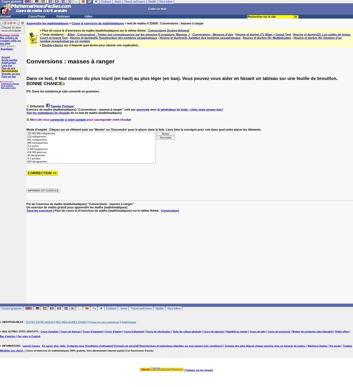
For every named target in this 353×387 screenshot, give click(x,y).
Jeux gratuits (7, 86)
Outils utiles (342, 331)
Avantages (7, 49)
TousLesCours (141, 308)
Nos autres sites (8, 88)
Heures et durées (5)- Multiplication (267, 38)
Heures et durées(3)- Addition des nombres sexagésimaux (200, 38)
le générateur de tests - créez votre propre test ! (190, 109)
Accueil (5, 16)
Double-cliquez (52, 45)
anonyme (142, 109)
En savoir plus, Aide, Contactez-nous (63, 346)
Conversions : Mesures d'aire (212, 34)
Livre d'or (6, 65)
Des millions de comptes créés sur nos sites (10, 39)
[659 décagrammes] (91, 161)
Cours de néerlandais (158, 331)
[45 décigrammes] (91, 155)
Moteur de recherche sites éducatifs (312, 331)
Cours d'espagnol (93, 331)
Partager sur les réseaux (199, 370)
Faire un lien (8, 76)
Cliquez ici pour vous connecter (11, 29)
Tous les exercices (39, 210)
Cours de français (71, 331)
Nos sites (174, 308)
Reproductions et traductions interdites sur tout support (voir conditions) (180, 346)
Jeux (123, 308)
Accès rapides (9, 60)
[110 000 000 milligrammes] (91, 133)
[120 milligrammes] (91, 136)
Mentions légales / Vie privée (324, 346)
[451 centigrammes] (91, 139)
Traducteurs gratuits (10, 84)
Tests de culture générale (187, 331)
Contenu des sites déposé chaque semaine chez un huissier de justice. (265, 346)
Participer (63, 16)
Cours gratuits (11, 308)
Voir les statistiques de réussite (48, 112)
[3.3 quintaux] (91, 158)
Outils (160, 308)
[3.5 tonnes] (91, 146)
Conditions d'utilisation (99, 346)
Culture (111, 308)
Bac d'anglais (7, 336)
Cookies (347, 346)
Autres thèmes (178, 30)
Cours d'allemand (134, 331)
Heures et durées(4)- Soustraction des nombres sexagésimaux (113, 38)
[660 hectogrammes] (91, 143)
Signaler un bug (10, 73)
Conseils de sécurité (126, 346)
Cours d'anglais (49, 331)
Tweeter (56, 106)
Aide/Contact (8, 62)
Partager (68, 106)
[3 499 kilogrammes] (91, 149)
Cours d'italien (113, 331)
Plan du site (8, 68)
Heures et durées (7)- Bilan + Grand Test (263, 34)
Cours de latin (258, 331)
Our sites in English (28, 336)
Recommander (9, 71)
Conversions (157, 30)
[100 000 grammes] (91, 152)
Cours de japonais (213, 331)
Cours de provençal (279, 331)
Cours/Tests (36, 16)
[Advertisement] (189, 254)
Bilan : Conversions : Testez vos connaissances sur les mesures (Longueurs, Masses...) (129, 34)
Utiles (88, 16)
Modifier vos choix (11, 350)
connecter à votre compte (68, 119)
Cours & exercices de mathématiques (98, 23)
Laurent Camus (31, 346)
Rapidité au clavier (236, 331)
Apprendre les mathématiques (47, 23)
